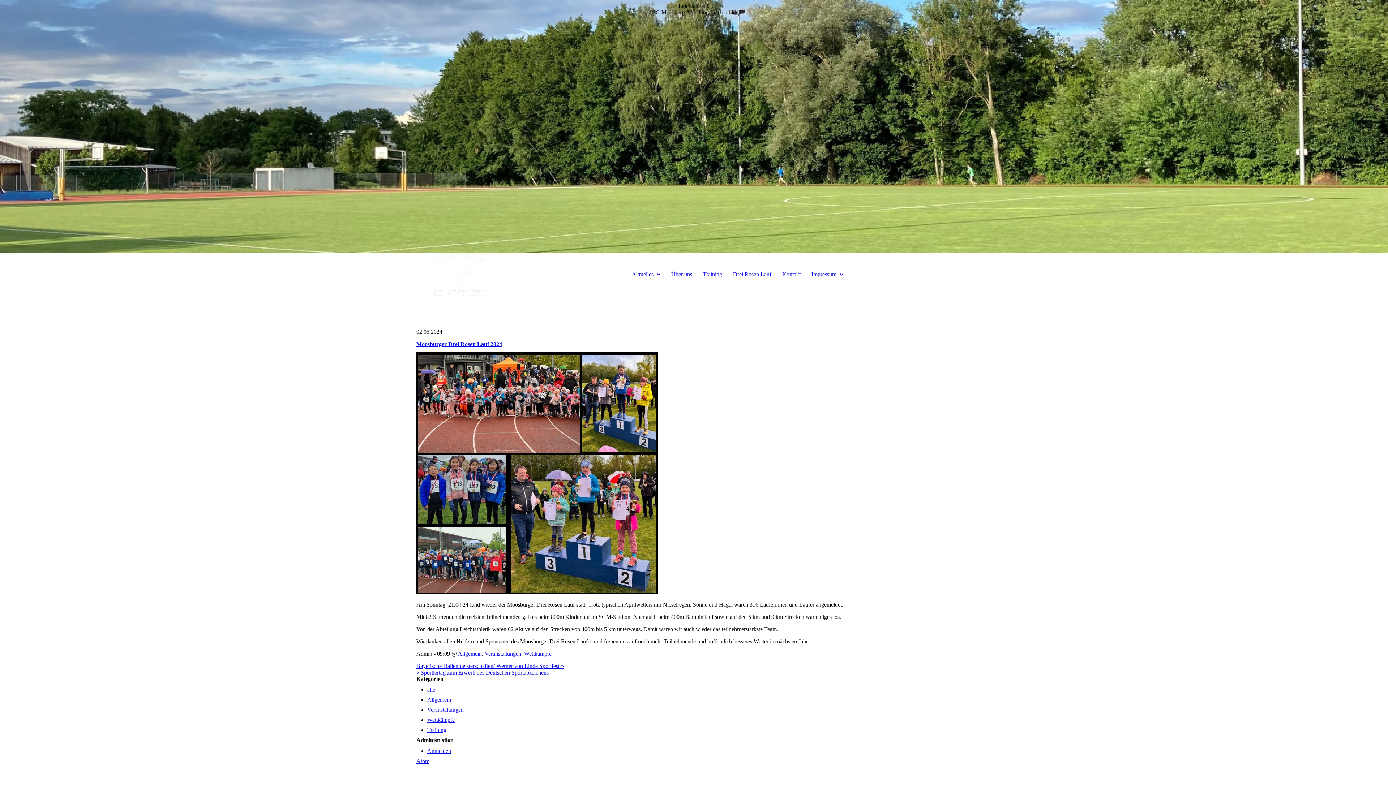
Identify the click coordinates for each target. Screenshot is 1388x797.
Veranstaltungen (503, 654)
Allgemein (470, 654)
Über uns (681, 274)
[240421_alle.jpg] (537, 592)
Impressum (823, 274)
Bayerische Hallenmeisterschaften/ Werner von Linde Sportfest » (490, 666)
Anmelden (439, 751)
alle (431, 689)
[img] (694, 126)
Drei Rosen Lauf (752, 274)
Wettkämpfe (538, 654)
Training (712, 274)
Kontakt (791, 274)
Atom (422, 761)
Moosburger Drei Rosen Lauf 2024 (459, 344)
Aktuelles (643, 274)
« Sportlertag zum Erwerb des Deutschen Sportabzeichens (482, 672)
